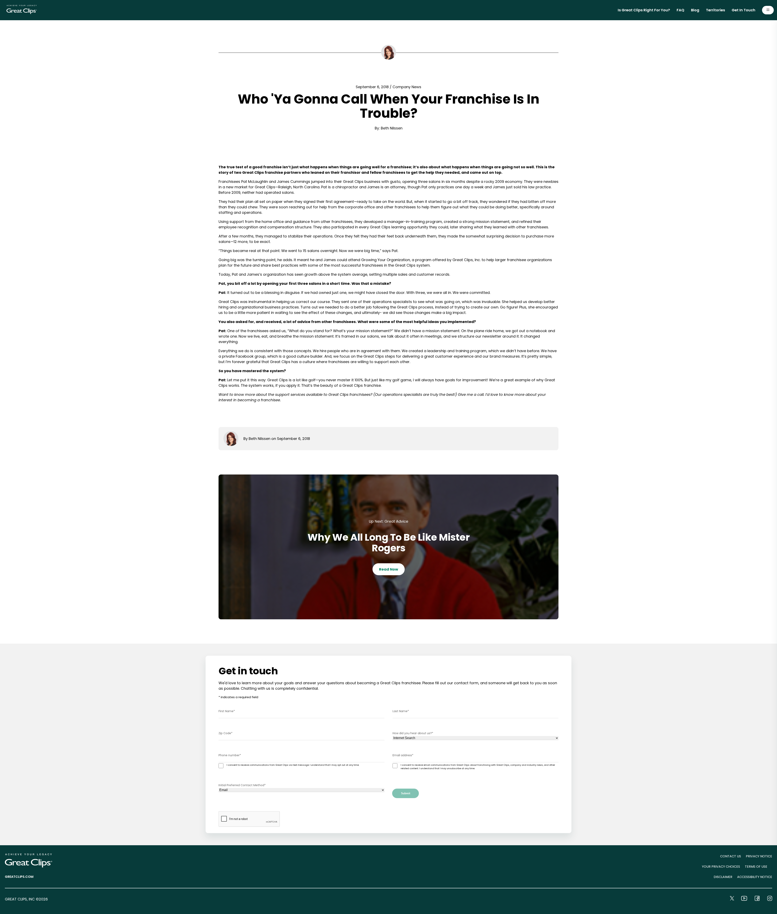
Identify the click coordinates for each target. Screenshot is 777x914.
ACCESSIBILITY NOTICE (754, 877)
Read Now (388, 569)
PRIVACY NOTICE (759, 856)
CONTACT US (730, 856)
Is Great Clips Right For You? (644, 10)
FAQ (680, 10)
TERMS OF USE (756, 866)
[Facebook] (757, 898)
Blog (695, 10)
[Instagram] (769, 898)
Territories (715, 10)
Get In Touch (743, 10)
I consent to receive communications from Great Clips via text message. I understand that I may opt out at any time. (293, 765)
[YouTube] (744, 898)
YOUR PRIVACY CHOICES (721, 866)
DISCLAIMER (723, 877)
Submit (405, 793)
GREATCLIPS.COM (19, 876)
